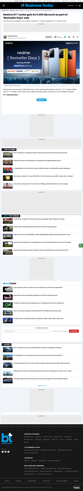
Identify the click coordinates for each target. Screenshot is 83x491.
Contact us (18, 481)
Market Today (29, 437)
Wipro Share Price (30, 474)
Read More (41, 99)
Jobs (27, 442)
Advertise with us (32, 481)
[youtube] (5, 452)
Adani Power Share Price (49, 450)
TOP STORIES (10, 150)
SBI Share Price (59, 471)
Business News (5, 10)
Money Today (59, 437)
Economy (39, 437)
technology (12, 10)
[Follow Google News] (58, 37)
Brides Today (73, 1)
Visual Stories (29, 439)
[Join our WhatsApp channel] (80, 247)
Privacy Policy (46, 481)
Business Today (18, 1)
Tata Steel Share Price (32, 453)
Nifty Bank (43, 460)
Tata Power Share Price (45, 474)
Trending (38, 439)
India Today (32, 1)
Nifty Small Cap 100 (54, 460)
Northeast (39, 1)
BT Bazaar (26, 1)
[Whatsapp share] (65, 37)
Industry (70, 439)
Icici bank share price (72, 471)
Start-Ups (55, 439)
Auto (76, 439)
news (17, 10)
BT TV (63, 439)
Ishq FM (79, 1)
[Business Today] (37, 5)
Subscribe (71, 5)
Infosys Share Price (46, 471)
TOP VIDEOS (14, 216)
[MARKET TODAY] (9, 283)
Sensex (28, 460)
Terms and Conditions (62, 481)
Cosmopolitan (57, 1)
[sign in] (79, 5)
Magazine (47, 439)
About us (7, 481)
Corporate (69, 437)
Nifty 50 (35, 460)
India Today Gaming (47, 1)
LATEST (7, 344)
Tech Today (48, 437)
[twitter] (8, 452)
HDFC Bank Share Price (65, 450)
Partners (76, 481)
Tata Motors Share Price (32, 450)
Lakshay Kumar (12, 36)
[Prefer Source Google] (49, 37)
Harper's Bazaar (65, 1)
